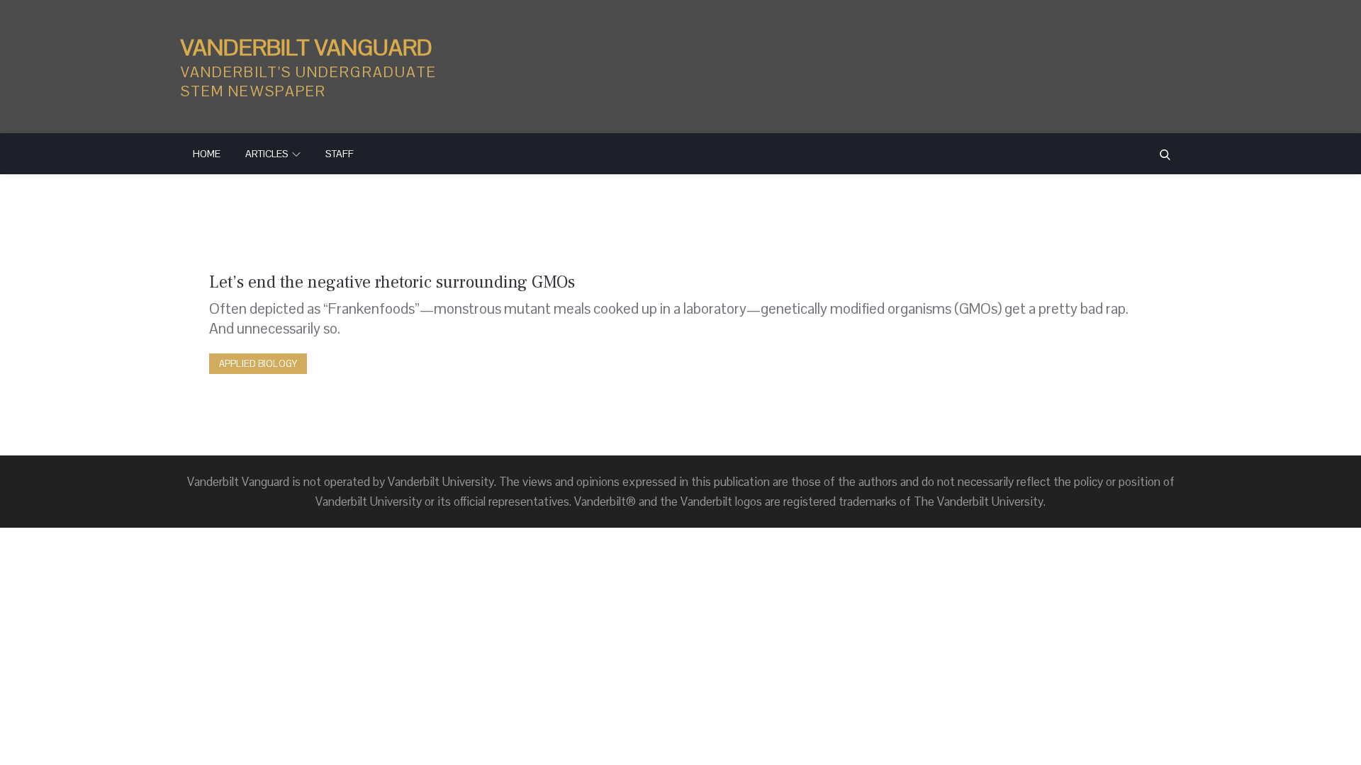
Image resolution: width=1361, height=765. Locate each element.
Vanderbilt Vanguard (306, 47)
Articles (267, 153)
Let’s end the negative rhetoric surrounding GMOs (392, 282)
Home (206, 153)
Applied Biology (258, 364)
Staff (339, 153)
